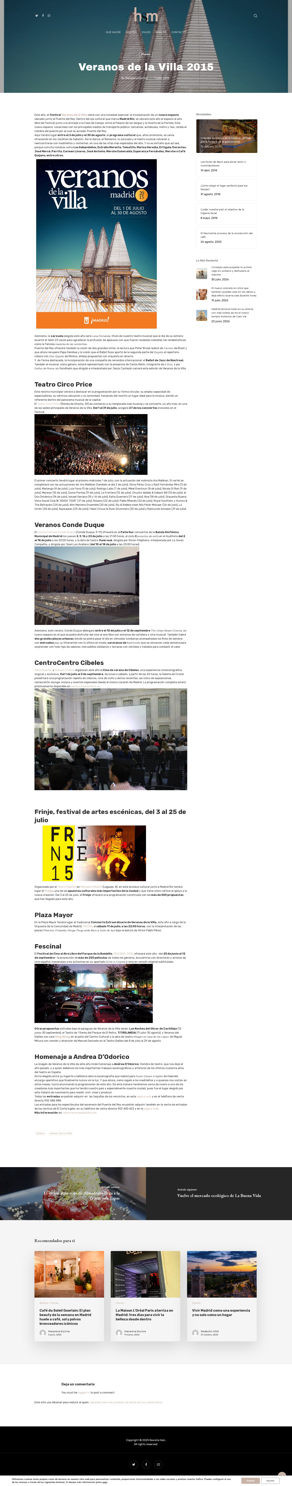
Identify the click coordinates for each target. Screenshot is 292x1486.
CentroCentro (43, 670)
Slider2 (40, 1133)
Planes (146, 54)
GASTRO (131, 32)
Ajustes (270, 1480)
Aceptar (250, 1480)
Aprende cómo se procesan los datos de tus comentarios (126, 1402)
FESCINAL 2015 (123, 953)
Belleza (44, 1303)
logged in (84, 1392)
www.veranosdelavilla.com (80, 1112)
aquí (104, 1482)
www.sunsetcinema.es (85, 686)
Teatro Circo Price (48, 403)
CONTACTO (178, 32)
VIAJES (146, 32)
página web (144, 1096)
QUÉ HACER (113, 32)
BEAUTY (161, 32)
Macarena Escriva (136, 78)
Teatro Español (66, 886)
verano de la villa (61, 1133)
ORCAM (87, 926)
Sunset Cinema (64, 670)
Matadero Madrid (91, 886)
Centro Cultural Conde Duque (56, 532)
